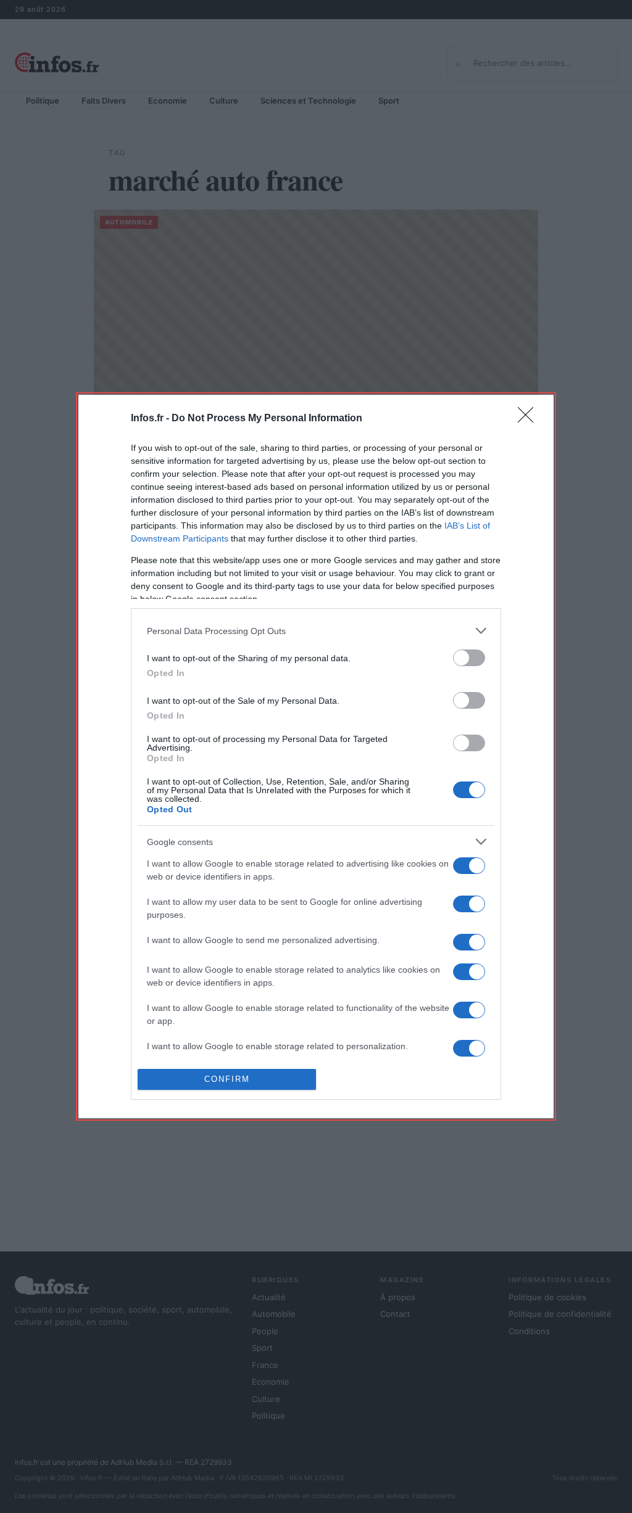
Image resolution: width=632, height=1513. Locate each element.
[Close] (529, 419)
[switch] (469, 657)
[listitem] (316, 630)
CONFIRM (227, 1079)
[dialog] (316, 756)
